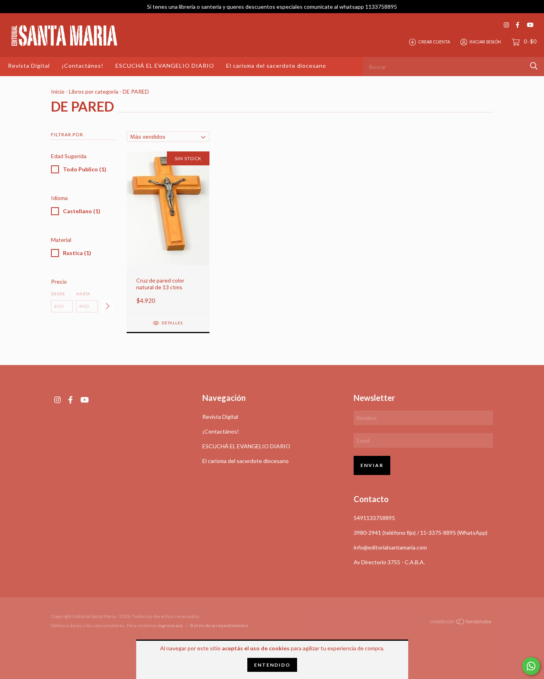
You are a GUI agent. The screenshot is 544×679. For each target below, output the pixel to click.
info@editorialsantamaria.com (390, 547)
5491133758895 (374, 517)
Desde (58, 293)
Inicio (58, 91)
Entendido (272, 665)
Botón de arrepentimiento (219, 625)
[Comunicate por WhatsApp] (531, 666)
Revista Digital (29, 65)
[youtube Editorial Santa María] (530, 25)
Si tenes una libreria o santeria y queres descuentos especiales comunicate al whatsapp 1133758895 (272, 6)
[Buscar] (534, 66)
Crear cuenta (434, 41)
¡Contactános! (83, 65)
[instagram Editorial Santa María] (506, 25)
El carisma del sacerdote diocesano (276, 65)
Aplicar (107, 306)
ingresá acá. (171, 625)
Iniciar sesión (485, 41)
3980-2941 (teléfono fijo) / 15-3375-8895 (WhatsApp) (420, 532)
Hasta (83, 293)
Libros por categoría (93, 91)
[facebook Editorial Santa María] (517, 25)
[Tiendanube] (461, 623)
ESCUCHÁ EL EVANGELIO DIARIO (164, 65)
